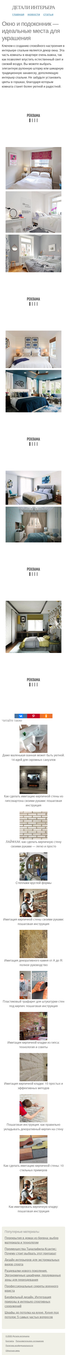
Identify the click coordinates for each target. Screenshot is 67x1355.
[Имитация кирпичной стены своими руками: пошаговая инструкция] (33, 915)
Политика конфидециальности (19, 1345)
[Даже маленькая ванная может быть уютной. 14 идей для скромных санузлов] (33, 750)
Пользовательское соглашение (30, 1341)
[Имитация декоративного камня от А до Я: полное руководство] (33, 956)
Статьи (48, 14)
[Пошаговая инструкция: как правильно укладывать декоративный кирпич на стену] (33, 1120)
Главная (18, 14)
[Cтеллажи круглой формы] (33, 878)
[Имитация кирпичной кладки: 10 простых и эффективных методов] (33, 1079)
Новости (34, 14)
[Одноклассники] (46, 716)
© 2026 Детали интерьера (17, 1336)
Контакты (10, 1341)
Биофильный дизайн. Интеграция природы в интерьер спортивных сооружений (28, 1302)
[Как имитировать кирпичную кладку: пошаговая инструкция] (33, 1202)
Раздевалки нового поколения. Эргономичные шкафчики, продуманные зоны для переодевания (33, 1275)
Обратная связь (13, 1350)
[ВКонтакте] (21, 716)
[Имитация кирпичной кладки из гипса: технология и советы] (33, 1038)
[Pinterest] (33, 716)
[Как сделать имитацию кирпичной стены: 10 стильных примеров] (33, 1161)
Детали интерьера (33, 7)
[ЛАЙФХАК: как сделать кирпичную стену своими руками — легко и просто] (33, 837)
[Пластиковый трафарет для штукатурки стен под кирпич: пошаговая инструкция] (33, 997)
